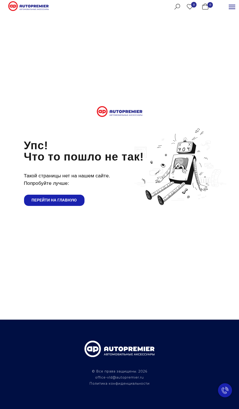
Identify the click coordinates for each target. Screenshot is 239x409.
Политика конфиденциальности (119, 383)
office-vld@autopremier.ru (119, 377)
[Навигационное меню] (232, 7)
